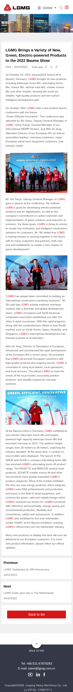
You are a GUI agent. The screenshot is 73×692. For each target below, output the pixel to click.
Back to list (36, 614)
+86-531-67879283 (39, 663)
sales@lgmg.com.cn (41, 668)
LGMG (32, 78)
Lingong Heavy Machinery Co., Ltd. (46, 685)
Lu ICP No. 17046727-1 (38, 689)
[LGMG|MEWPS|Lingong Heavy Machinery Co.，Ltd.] (31, 8)
